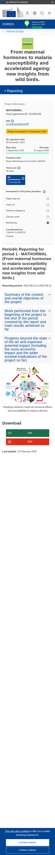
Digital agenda (13, 198)
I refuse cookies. (27, 850)
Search (42, 13)
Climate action (13, 216)
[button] (34, 13)
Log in (27, 13)
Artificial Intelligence (15, 210)
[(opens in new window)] (12, 12)
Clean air (10, 204)
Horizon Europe (15, 31)
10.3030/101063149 (16, 124)
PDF (30, 441)
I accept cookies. (27, 842)
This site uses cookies (17, 831)
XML (30, 433)
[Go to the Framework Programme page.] (27, 43)
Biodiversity (11, 222)
